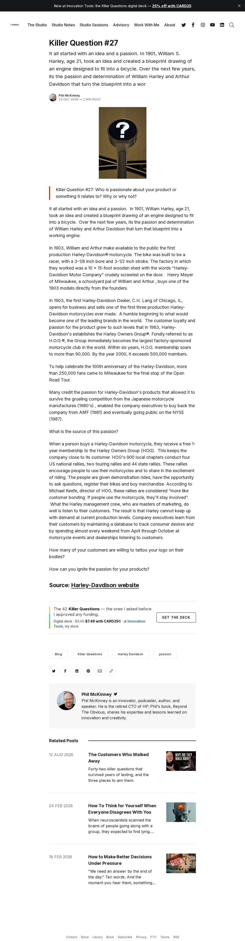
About (169, 24)
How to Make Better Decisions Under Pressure (120, 860)
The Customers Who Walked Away (118, 757)
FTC (153, 937)
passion (165, 654)
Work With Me (146, 24)
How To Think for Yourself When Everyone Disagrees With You (122, 809)
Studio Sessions (94, 24)
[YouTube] (212, 25)
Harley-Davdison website (105, 585)
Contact (71, 937)
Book (110, 937)
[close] (239, 6)
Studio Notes (63, 24)
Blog (58, 654)
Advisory (121, 24)
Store (85, 937)
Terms (165, 937)
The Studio (37, 24)
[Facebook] (193, 25)
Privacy (141, 937)
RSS (176, 937)
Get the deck (176, 617)
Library (98, 937)
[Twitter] (184, 25)
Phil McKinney (69, 95)
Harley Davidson (130, 654)
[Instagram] (203, 25)
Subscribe (125, 937)
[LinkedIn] (222, 25)
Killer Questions (90, 654)
